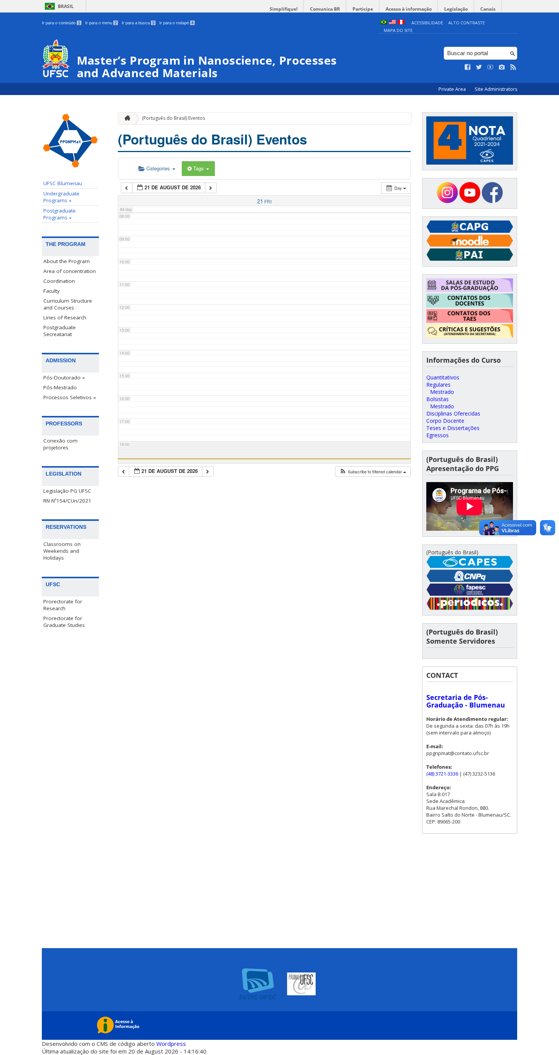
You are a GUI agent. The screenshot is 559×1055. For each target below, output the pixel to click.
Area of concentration (69, 271)
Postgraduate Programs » (59, 214)
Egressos (437, 435)
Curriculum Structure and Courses (67, 304)
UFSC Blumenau (62, 183)
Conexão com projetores (60, 444)
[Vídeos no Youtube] (491, 67)
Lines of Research (64, 317)
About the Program (66, 261)
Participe (363, 9)
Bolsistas (437, 399)
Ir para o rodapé (176, 23)
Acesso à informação (409, 9)
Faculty (51, 290)
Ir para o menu (101, 23)
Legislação (456, 9)
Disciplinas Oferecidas (453, 413)
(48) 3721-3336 (442, 773)
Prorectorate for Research (62, 605)
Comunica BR (325, 9)
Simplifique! (283, 9)
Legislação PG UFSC (67, 490)
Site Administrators (496, 89)
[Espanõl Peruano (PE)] (401, 22)
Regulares (438, 384)
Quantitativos (442, 377)
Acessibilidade (427, 22)
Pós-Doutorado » (64, 377)
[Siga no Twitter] (479, 67)
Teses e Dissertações (453, 428)
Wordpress (171, 1043)
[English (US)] (392, 22)
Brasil (66, 6)
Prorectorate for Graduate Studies (64, 621)
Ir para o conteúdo (61, 23)
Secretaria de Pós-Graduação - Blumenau (465, 701)
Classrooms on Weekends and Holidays (62, 551)
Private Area (452, 89)
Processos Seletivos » (69, 397)
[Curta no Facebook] (468, 67)
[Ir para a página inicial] (125, 118)
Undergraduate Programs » (61, 197)
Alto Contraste (466, 22)
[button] (372, 471)
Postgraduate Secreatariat (59, 331)
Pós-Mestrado (60, 387)
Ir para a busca (138, 23)
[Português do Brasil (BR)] (383, 22)
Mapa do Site (398, 30)
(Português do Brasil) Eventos (173, 118)
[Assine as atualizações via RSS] (513, 67)
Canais (487, 9)
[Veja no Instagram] (502, 67)
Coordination (59, 281)
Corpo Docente (445, 420)
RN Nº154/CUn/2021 (67, 500)
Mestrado (442, 391)
